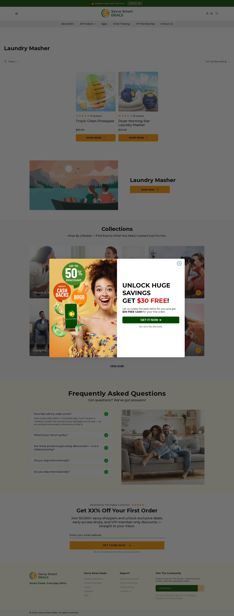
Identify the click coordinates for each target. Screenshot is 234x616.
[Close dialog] (179, 263)
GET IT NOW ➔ (150, 320)
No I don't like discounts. (150, 327)
